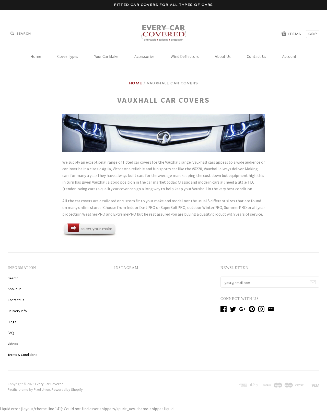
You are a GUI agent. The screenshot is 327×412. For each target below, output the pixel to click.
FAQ (11, 332)
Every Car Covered (49, 384)
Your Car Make (106, 56)
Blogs (12, 322)
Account (289, 56)
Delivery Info (17, 311)
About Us (223, 56)
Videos (13, 343)
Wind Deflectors (185, 56)
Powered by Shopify (67, 389)
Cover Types (67, 56)
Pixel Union (42, 389)
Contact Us (256, 56)
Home (35, 56)
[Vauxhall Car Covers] (89, 236)
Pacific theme (18, 389)
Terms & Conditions (22, 354)
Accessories (144, 56)
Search (13, 278)
